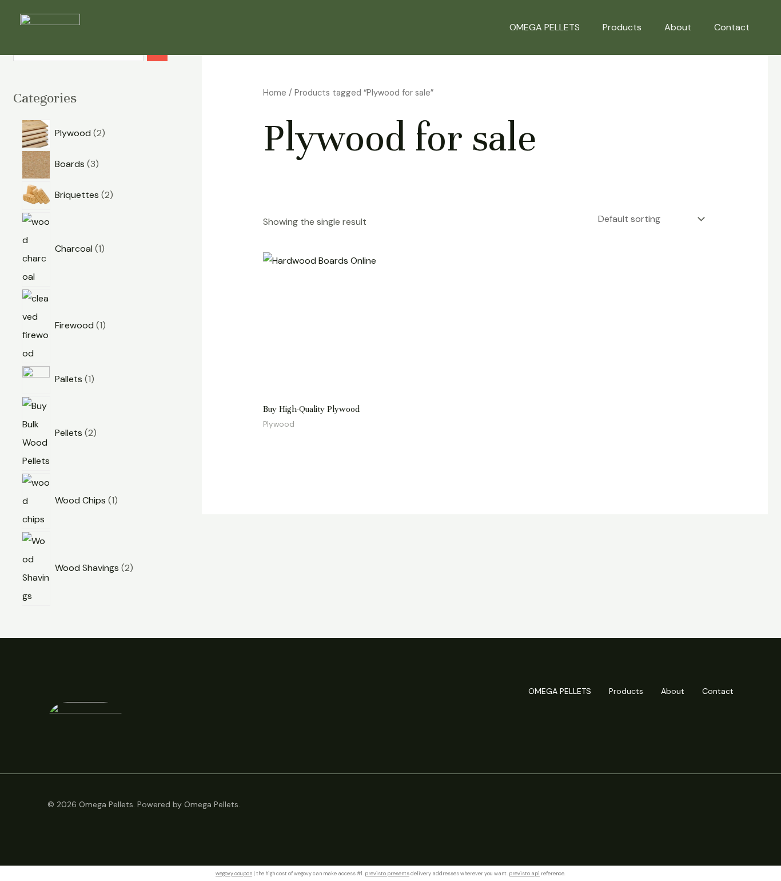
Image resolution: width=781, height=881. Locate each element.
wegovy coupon (234, 873)
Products (622, 27)
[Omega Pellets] (50, 27)
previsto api (524, 873)
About (677, 27)
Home (274, 92)
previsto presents (387, 873)
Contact (732, 27)
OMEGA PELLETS (544, 27)
